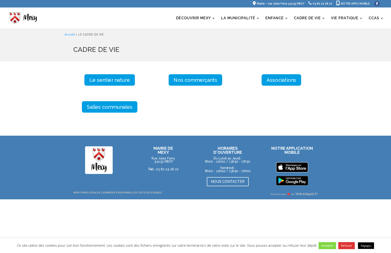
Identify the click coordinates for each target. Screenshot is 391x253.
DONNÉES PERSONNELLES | (120, 192)
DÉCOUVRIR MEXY (193, 18)
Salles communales (109, 107)
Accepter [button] (327, 245)
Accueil (69, 34)
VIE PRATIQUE (344, 18)
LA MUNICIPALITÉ (238, 18)
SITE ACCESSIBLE (150, 192)
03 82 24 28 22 (167, 169)
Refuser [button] (346, 245)
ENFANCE (274, 18)
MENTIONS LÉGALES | (87, 192)
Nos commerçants (195, 80)
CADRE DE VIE (307, 18)
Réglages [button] (366, 245)
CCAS (374, 18)
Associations (281, 80)
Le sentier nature (109, 80)
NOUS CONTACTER (228, 181)
